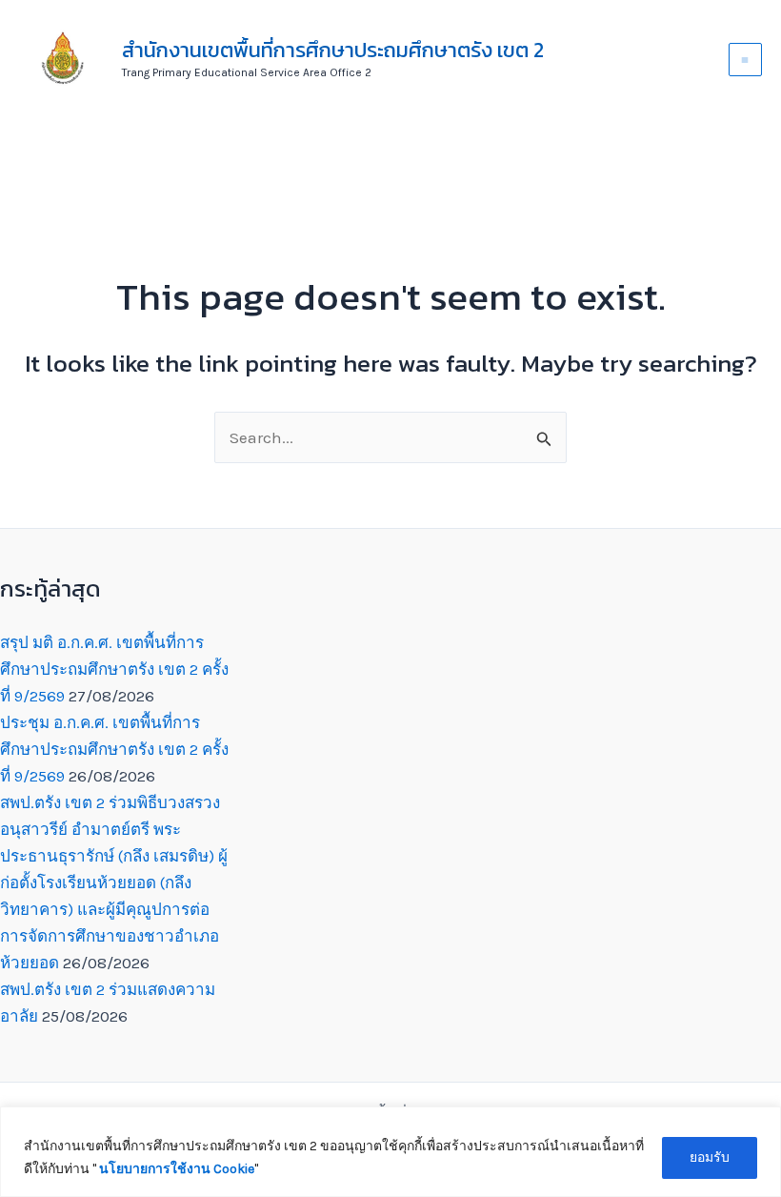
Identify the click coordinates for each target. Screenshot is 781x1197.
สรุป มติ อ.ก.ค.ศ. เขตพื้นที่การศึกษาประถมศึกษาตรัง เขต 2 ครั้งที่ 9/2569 (114, 669)
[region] (390, 1151)
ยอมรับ (710, 1157)
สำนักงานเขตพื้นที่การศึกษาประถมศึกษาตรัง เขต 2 (333, 50)
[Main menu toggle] (746, 60)
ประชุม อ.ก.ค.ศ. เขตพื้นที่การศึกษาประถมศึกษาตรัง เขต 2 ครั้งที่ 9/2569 (114, 749)
